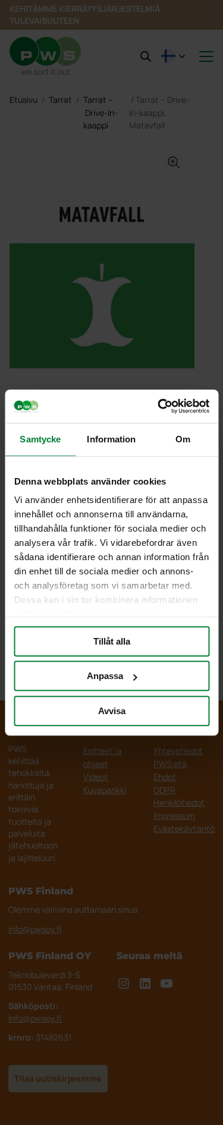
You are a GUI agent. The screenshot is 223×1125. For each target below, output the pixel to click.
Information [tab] (111, 439)
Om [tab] (182, 439)
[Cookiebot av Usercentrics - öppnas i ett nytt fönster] (158, 406)
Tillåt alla (111, 641)
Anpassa (105, 676)
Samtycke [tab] (40, 439)
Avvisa (111, 711)
